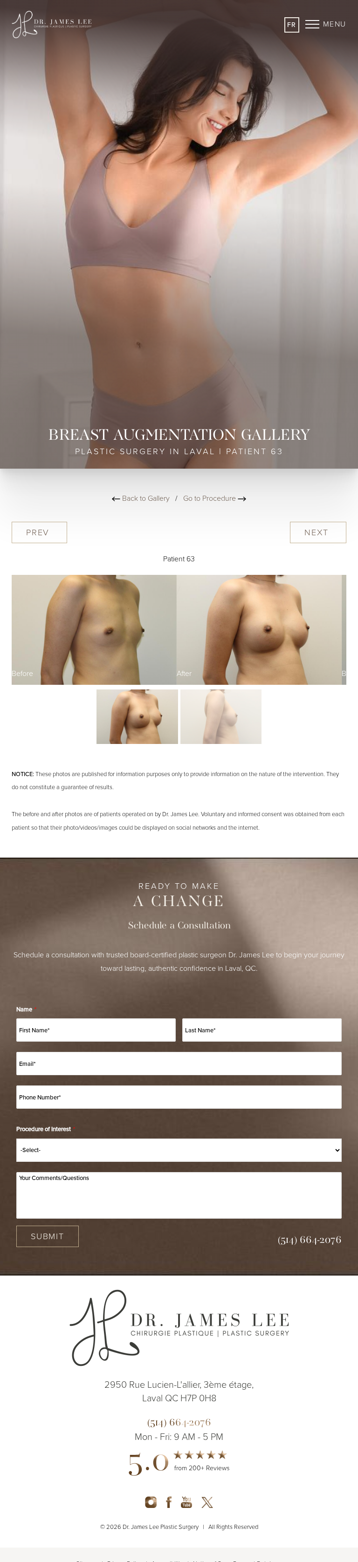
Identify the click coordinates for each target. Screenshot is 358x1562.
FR (291, 25)
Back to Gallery (145, 498)
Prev (39, 532)
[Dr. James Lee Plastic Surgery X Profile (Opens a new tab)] (207, 1502)
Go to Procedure (210, 498)
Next (318, 532)
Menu (334, 24)
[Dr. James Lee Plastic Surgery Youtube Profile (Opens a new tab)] (186, 1502)
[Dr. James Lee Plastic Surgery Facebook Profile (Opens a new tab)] (169, 1502)
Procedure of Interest (45, 1129)
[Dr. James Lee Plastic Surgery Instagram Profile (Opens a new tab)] (151, 1502)
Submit (47, 1236)
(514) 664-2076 (310, 1240)
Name (25, 1009)
